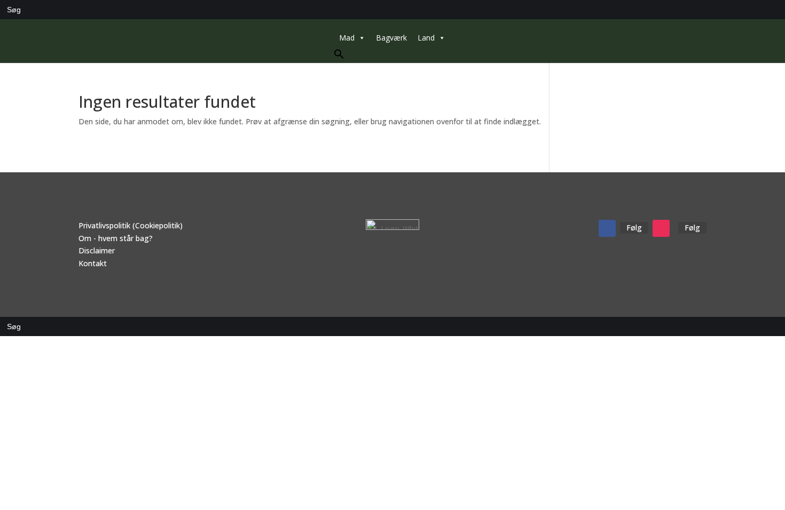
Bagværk (391, 38)
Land (426, 38)
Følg (634, 227)
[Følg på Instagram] (661, 228)
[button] (339, 56)
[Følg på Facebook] (607, 228)
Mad (347, 38)
